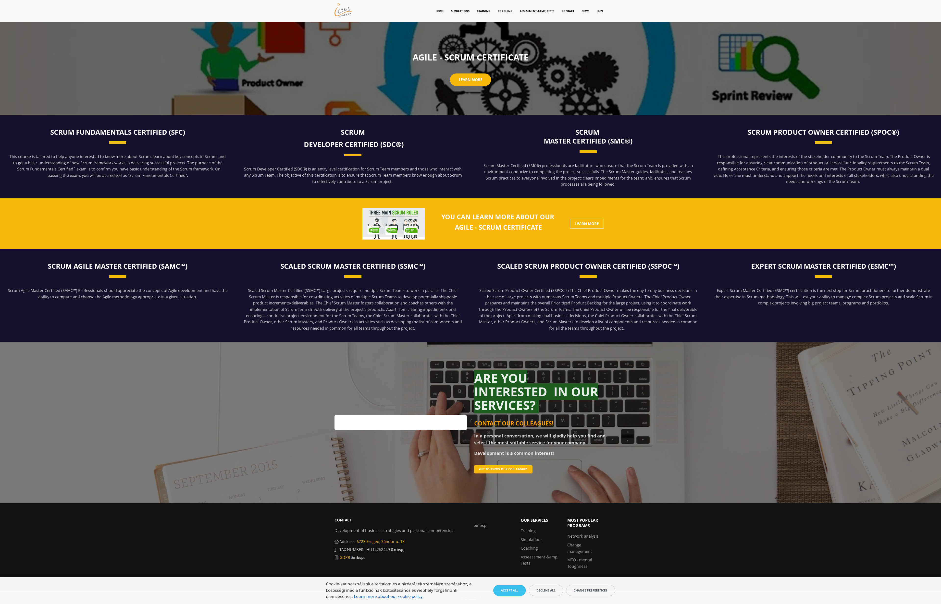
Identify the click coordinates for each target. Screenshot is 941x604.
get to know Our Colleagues (503, 469)
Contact (568, 11)
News (585, 11)
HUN (600, 11)
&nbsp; (398, 549)
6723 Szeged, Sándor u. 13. (381, 541)
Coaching (505, 11)
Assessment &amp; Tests (537, 11)
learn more (470, 79)
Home (440, 11)
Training (483, 11)
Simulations (460, 11)
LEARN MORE (587, 223)
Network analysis (583, 536)
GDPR (344, 557)
